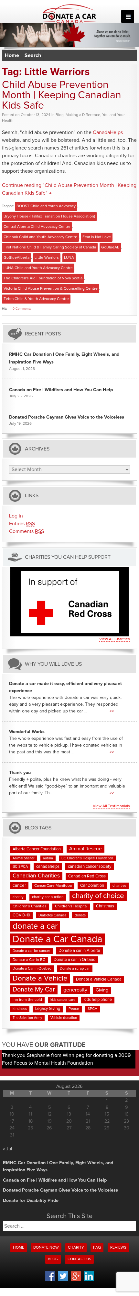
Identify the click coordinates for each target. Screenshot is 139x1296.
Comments (26, 531)
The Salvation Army (27, 1018)
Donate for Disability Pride (31, 1200)
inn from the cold (27, 1000)
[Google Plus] (76, 1280)
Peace (74, 1009)
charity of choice (98, 896)
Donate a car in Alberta (79, 951)
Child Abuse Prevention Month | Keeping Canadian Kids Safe (61, 95)
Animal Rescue (85, 848)
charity (18, 897)
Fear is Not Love (96, 237)
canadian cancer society (89, 867)
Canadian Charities (36, 876)
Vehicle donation (63, 1018)
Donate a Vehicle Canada (99, 979)
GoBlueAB (110, 247)
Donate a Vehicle (40, 978)
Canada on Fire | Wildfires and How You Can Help (61, 390)
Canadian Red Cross (87, 876)
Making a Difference (83, 115)
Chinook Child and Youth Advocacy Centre (40, 237)
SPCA (92, 1009)
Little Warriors (47, 258)
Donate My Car (34, 989)
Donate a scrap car (75, 968)
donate (80, 915)
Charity (76, 1248)
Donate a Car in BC (29, 960)
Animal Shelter (24, 858)
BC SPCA (20, 866)
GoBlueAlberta (16, 258)
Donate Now (46, 1248)
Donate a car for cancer (31, 951)
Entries (22, 523)
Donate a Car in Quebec (32, 968)
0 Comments (22, 308)
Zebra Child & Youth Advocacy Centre (36, 299)
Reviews (118, 1248)
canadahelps (47, 867)
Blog (60, 115)
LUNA (69, 258)
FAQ (97, 1248)
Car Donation (92, 886)
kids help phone (98, 1000)
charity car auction (48, 897)
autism (48, 858)
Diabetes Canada (52, 915)
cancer (19, 885)
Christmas (105, 906)
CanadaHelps (108, 132)
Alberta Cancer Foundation (37, 849)
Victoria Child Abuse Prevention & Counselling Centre (51, 289)
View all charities (114, 639)
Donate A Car (69, 13)
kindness (20, 1009)
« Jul (7, 1149)
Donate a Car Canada (57, 939)
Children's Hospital (71, 906)
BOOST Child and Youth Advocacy (46, 206)
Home (12, 55)
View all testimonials (111, 806)
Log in (16, 515)
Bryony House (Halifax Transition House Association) (49, 216)
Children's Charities (30, 906)
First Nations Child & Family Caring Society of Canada (50, 247)
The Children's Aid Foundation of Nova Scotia (43, 278)
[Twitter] (63, 1280)
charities (119, 885)
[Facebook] (50, 1280)
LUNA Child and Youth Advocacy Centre (38, 268)
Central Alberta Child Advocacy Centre (37, 227)
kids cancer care (62, 999)
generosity (75, 989)
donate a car (35, 926)
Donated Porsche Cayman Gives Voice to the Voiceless (66, 417)
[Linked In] (89, 1280)
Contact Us (79, 1259)
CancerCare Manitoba (53, 886)
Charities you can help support (68, 557)
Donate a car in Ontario (74, 960)
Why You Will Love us (53, 664)
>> (112, 711)
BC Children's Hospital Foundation (87, 858)
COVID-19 (21, 915)
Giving (102, 990)
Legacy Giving (47, 1009)
